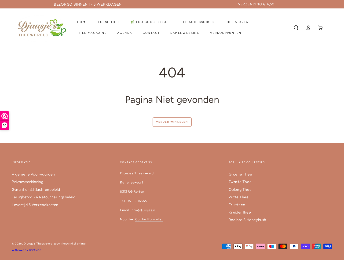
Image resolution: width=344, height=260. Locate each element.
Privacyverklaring (27, 181)
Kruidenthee (240, 212)
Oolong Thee (240, 189)
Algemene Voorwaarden (33, 174)
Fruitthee (237, 204)
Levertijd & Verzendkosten (35, 204)
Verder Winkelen (172, 121)
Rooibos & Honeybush (247, 219)
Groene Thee (240, 174)
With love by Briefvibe (26, 250)
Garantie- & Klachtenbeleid (36, 189)
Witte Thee (239, 197)
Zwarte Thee (240, 181)
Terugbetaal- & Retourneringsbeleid (43, 197)
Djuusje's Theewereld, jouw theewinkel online (54, 243)
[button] (296, 28)
